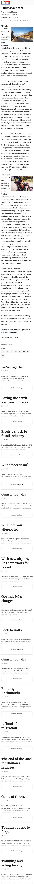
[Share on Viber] (28, 351)
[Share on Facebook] (7, 351)
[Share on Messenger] (11, 351)
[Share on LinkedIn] (15, 351)
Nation (15, 18)
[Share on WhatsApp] (20, 351)
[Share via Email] (3, 355)
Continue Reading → (17, 388)
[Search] (27, 2)
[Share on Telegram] (24, 351)
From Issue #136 (18, 21)
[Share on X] (3, 351)
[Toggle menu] (31, 2)
